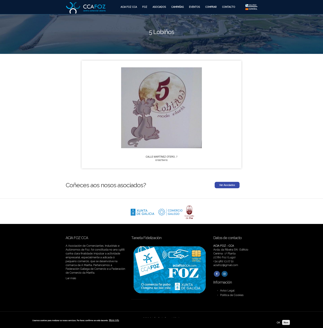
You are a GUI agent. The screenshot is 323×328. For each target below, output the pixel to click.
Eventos (194, 7)
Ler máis (71, 278)
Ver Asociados (227, 185)
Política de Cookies (232, 295)
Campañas (177, 7)
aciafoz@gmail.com (225, 265)
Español (252, 9)
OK (278, 322)
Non (286, 322)
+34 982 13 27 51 (223, 261)
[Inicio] (86, 6)
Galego (252, 5)
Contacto (228, 7)
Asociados (159, 7)
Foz (144, 7)
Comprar (211, 7)
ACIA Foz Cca (129, 7)
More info (114, 320)
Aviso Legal (227, 290)
